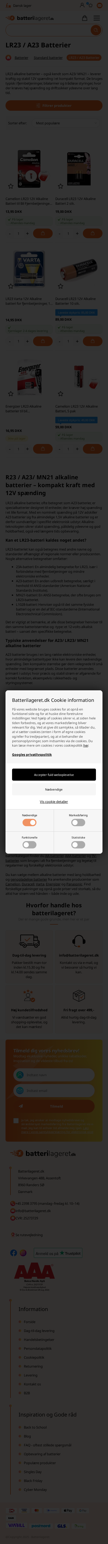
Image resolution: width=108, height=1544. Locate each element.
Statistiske (78, 837)
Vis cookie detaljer (54, 801)
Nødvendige (29, 815)
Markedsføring (78, 815)
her (85, 745)
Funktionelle (29, 837)
